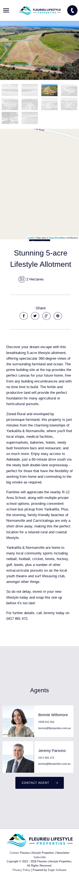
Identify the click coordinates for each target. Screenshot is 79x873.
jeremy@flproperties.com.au (54, 763)
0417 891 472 (46, 757)
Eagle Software (57, 870)
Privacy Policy (21, 870)
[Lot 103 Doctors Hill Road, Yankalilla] (39, 50)
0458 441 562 (46, 722)
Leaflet (31, 237)
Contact (14, 852)
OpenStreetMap (57, 237)
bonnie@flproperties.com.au (54, 728)
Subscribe (39, 857)
